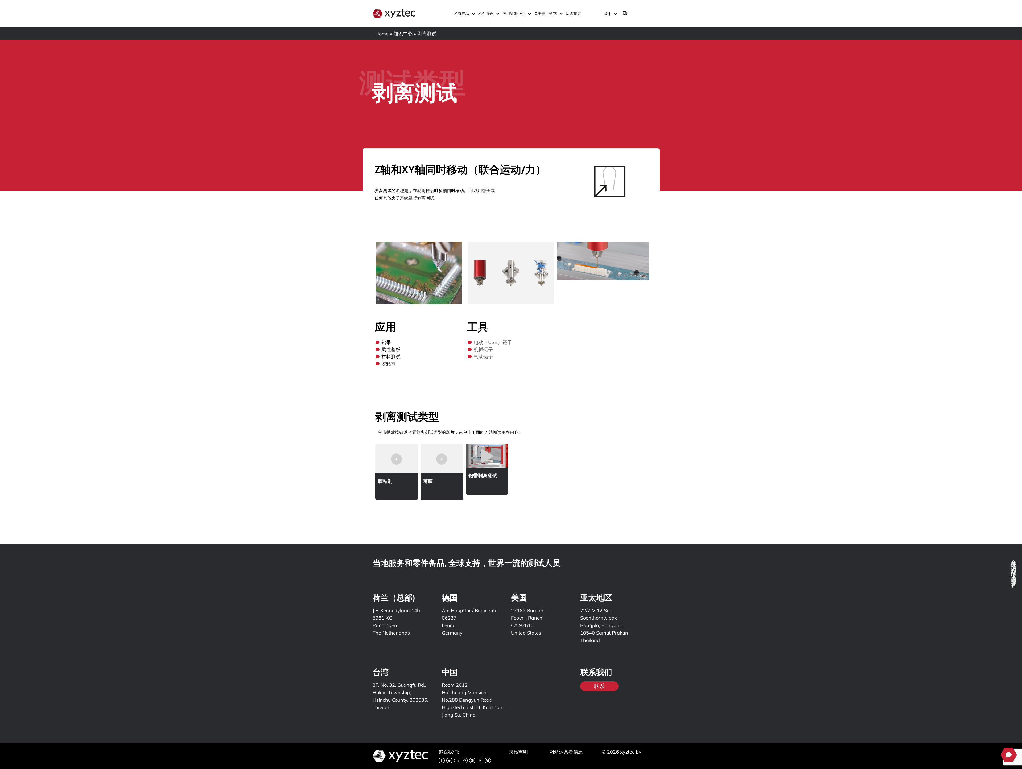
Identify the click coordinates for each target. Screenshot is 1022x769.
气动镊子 (483, 357)
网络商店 (573, 13)
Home (382, 34)
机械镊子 (483, 349)
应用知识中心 (513, 13)
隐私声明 (518, 752)
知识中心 (403, 34)
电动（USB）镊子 (493, 342)
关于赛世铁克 (545, 13)
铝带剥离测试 (482, 476)
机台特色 (485, 13)
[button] (396, 461)
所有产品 (461, 13)
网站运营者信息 (566, 752)
